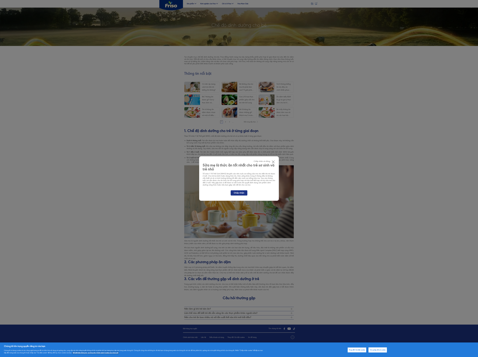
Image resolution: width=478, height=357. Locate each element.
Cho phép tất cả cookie (378, 350)
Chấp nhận (239, 193)
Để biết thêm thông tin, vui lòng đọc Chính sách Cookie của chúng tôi (96, 353)
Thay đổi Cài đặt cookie (357, 350)
